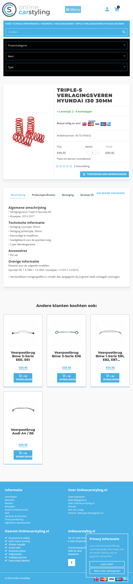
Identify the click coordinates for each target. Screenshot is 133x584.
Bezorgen (10, 506)
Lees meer (107, 564)
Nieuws (72, 506)
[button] (73, 9)
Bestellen (10, 499)
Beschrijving (18, 194)
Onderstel (47, 23)
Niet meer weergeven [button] (107, 571)
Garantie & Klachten (16, 516)
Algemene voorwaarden (18, 522)
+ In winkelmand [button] (24, 378)
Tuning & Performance (26, 23)
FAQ (7, 512)
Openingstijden (76, 496)
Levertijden (11, 496)
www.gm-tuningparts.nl (90, 512)
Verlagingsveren (64, 23)
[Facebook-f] (71, 562)
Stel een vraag (76, 509)
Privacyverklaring (14, 519)
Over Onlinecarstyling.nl (81, 503)
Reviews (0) (87, 194)
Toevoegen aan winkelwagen (106, 174)
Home (8, 23)
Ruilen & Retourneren (17, 509)
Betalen (9, 503)
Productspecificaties (43, 194)
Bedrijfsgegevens (77, 499)
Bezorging (68, 194)
